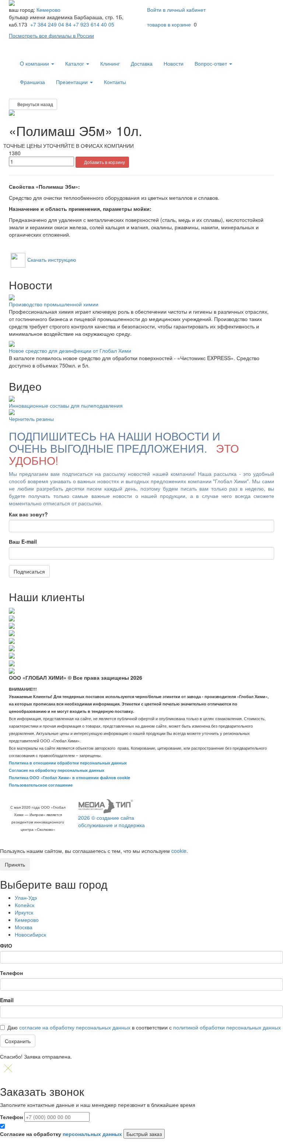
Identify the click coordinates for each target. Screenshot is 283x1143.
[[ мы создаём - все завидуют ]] (105, 805)
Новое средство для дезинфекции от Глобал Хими (70, 350)
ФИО (6, 945)
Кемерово (48, 9)
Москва (23, 927)
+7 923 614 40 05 (93, 24)
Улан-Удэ (26, 897)
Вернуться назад (34, 104)
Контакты (115, 82)
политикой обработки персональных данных (227, 1027)
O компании (35, 63)
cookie (178, 850)
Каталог (75, 63)
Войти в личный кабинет (177, 9)
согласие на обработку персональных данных (74, 1027)
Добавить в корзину (104, 162)
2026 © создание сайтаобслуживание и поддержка (111, 821)
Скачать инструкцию (51, 259)
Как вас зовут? (28, 514)
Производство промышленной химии (53, 304)
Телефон (11, 972)
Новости (174, 63)
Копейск (24, 905)
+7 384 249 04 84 (50, 24)
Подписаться (29, 571)
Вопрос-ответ (211, 63)
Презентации (72, 82)
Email (7, 1000)
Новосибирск (30, 934)
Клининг (110, 63)
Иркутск (24, 912)
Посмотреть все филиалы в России (51, 35)
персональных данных (92, 1133)
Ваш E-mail (23, 541)
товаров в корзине (169, 24)
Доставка (142, 63)
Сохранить (18, 1041)
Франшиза (32, 82)
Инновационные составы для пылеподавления (66, 405)
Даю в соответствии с (144, 1027)
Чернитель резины (31, 418)
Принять (15, 864)
